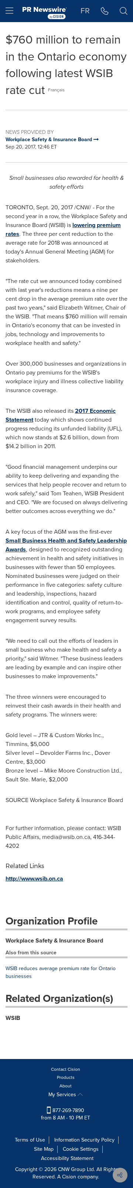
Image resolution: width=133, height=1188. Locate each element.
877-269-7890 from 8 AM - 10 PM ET (65, 1114)
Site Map (44, 1149)
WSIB (13, 1018)
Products (66, 1077)
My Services (63, 1094)
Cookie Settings (81, 1149)
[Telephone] (104, 11)
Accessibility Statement (67, 1158)
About (65, 1086)
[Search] (123, 11)
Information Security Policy (84, 1140)
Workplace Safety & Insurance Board (54, 940)
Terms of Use (30, 1140)
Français (56, 90)
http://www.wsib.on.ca (34, 878)
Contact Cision (65, 1069)
